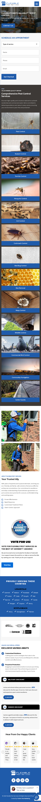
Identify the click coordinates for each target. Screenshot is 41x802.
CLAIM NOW (8, 697)
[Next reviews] (38, 751)
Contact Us (8, 25)
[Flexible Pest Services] (10, 3)
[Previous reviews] (3, 751)
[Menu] (36, 3)
